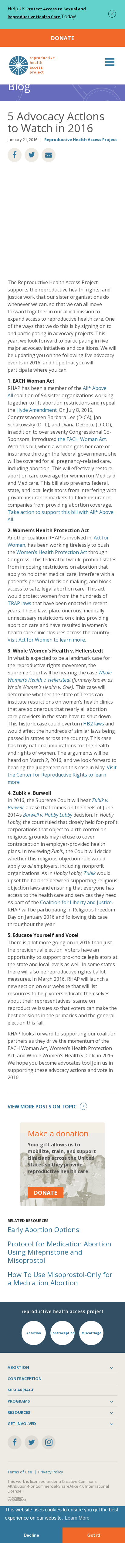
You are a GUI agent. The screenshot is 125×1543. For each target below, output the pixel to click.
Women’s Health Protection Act (51, 552)
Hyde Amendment (36, 410)
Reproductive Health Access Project (80, 139)
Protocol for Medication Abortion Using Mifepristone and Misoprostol (59, 1252)
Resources (19, 1412)
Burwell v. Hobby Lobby (47, 814)
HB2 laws (93, 723)
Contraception (25, 1378)
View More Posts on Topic (42, 1106)
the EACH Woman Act (82, 439)
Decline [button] (31, 1535)
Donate (62, 38)
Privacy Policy (50, 1472)
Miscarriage (21, 1390)
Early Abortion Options (43, 1229)
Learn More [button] (77, 1518)
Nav (110, 62)
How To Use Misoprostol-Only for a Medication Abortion (60, 1278)
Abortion (18, 1367)
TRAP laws (19, 603)
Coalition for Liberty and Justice (76, 902)
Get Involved (22, 1423)
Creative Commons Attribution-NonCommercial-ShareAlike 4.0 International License (58, 1486)
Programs (19, 1401)
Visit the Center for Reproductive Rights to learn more (62, 774)
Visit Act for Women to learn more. (47, 639)
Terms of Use (20, 1472)
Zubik (90, 873)
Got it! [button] (93, 1535)
